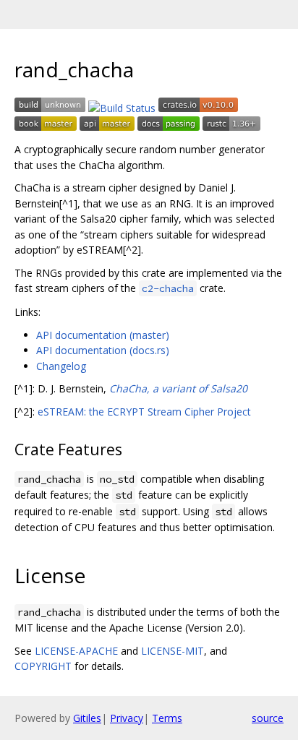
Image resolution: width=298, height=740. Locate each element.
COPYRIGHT (43, 666)
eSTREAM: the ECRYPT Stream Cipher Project (144, 411)
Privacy (126, 718)
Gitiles (87, 718)
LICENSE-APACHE (76, 651)
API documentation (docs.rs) (102, 350)
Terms (167, 718)
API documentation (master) (102, 335)
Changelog (61, 366)
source (268, 718)
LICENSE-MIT (172, 651)
